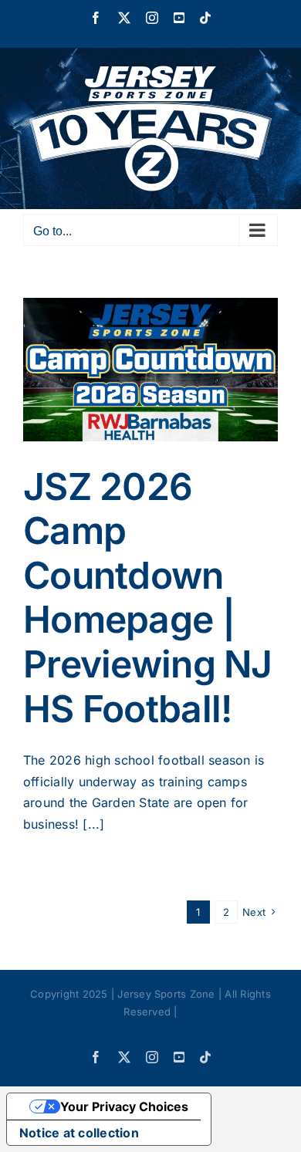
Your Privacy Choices (124, 1106)
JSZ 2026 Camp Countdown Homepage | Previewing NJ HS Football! (147, 597)
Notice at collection (79, 1132)
